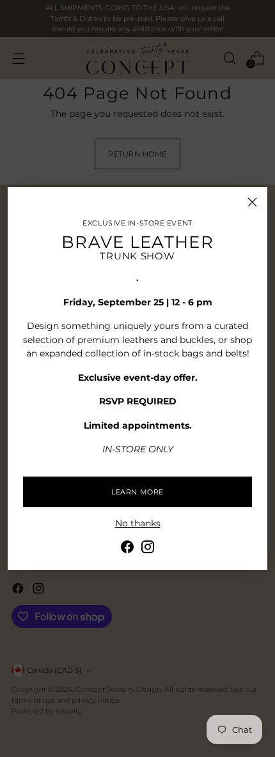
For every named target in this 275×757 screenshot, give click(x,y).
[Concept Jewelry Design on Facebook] (127, 548)
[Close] (252, 202)
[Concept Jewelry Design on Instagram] (147, 548)
